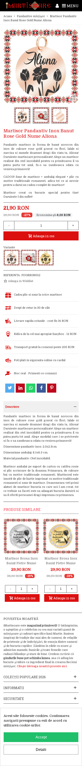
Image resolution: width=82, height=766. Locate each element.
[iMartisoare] (28, 5)
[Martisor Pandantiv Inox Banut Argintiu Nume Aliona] (28, 257)
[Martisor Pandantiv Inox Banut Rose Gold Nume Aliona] (11, 257)
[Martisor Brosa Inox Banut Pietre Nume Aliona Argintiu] (21, 536)
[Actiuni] (57, 5)
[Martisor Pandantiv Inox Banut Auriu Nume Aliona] (46, 257)
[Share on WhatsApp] (30, 388)
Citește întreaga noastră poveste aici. (42, 666)
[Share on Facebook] (41, 388)
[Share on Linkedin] (20, 388)
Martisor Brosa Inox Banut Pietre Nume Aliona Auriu (60, 563)
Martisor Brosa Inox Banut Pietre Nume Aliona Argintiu (21, 563)
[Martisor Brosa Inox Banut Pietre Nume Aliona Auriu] (61, 536)
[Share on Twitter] (9, 388)
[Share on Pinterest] (51, 388)
